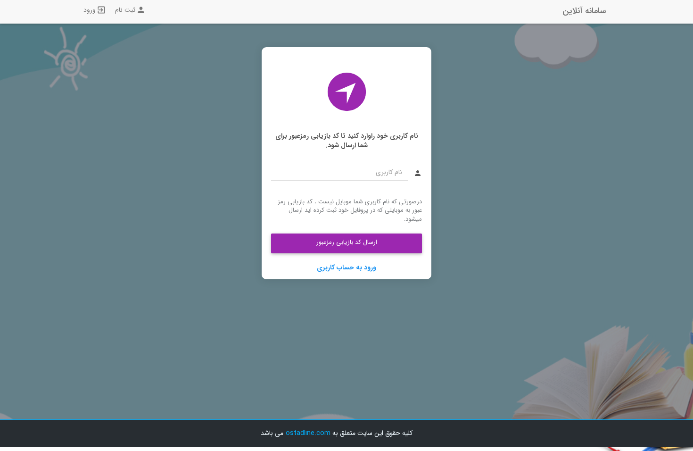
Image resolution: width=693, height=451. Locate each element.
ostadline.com (308, 433)
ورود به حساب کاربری (346, 267)
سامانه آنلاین (584, 10)
